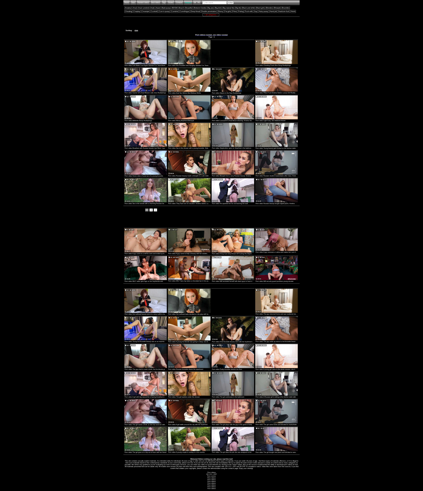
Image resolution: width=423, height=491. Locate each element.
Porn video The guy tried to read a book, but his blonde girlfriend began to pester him (146, 369)
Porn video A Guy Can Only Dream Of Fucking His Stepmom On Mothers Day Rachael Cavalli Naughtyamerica (233, 254)
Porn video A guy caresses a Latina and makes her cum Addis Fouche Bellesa (277, 252)
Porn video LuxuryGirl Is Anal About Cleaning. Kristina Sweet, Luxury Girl (233, 120)
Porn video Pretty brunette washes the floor (227, 369)
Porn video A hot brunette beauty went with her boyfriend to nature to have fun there (233, 342)
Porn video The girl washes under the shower (184, 397)
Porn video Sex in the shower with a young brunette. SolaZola (189, 148)
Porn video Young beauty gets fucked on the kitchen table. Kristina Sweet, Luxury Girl (277, 148)
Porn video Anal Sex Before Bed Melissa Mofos (184, 93)
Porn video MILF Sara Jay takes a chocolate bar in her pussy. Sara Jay (189, 281)
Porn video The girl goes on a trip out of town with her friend (145, 452)
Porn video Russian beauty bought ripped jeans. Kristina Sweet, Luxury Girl (277, 203)
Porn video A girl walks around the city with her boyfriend (187, 424)
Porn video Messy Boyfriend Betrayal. (181, 120)
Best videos (155, 3)
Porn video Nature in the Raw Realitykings (226, 93)
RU (199, 3)
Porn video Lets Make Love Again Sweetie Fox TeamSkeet (145, 65)
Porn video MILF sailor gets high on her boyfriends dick (144, 281)
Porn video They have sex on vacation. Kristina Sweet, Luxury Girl (189, 203)
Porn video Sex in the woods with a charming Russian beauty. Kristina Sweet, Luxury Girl (146, 203)
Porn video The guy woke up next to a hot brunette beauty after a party (277, 341)
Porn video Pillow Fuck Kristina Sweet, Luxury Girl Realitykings (277, 93)
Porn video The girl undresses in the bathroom (228, 397)
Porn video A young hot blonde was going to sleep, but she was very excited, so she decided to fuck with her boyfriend (189, 342)
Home (126, 3)
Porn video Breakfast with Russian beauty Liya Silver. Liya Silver (146, 148)
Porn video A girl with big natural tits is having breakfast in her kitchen (146, 397)
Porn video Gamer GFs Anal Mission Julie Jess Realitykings (145, 93)
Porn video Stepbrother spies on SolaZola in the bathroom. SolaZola (233, 148)
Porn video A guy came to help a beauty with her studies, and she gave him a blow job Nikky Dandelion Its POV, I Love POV (189, 253)
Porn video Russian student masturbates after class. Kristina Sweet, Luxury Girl (277, 176)
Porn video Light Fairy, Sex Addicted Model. (271, 120)
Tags (164, 3)
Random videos (143, 3)
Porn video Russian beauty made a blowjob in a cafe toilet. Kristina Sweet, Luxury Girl (189, 176)
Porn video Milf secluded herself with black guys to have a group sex (233, 281)
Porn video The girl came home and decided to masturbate (276, 424)
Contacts (179, 3)
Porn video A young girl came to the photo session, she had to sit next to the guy (277, 369)
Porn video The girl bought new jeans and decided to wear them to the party (277, 452)
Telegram (188, 3)
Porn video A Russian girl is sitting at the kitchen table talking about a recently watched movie (277, 397)
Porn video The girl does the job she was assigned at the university (233, 452)
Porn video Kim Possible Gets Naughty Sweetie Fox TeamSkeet (189, 65)
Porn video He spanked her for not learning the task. (230, 203)
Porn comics (211, 476)
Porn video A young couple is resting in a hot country (186, 452)
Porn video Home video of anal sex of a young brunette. (144, 176)
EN (195, 3)
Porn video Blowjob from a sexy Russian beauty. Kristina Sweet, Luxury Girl (233, 176)
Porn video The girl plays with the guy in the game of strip (232, 424)
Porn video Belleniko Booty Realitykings (138, 120)
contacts (231, 468)
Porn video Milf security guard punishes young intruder (275, 281)
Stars (133, 3)
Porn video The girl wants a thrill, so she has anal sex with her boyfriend (146, 424)
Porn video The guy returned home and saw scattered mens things (277, 314)
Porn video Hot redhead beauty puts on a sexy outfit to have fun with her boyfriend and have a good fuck (146, 314)
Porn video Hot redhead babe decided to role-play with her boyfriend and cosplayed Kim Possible (189, 314)
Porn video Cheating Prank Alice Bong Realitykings (273, 65)
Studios (170, 3)
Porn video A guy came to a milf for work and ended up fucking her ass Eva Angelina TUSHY (146, 253)
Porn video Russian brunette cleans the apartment (185, 369)
